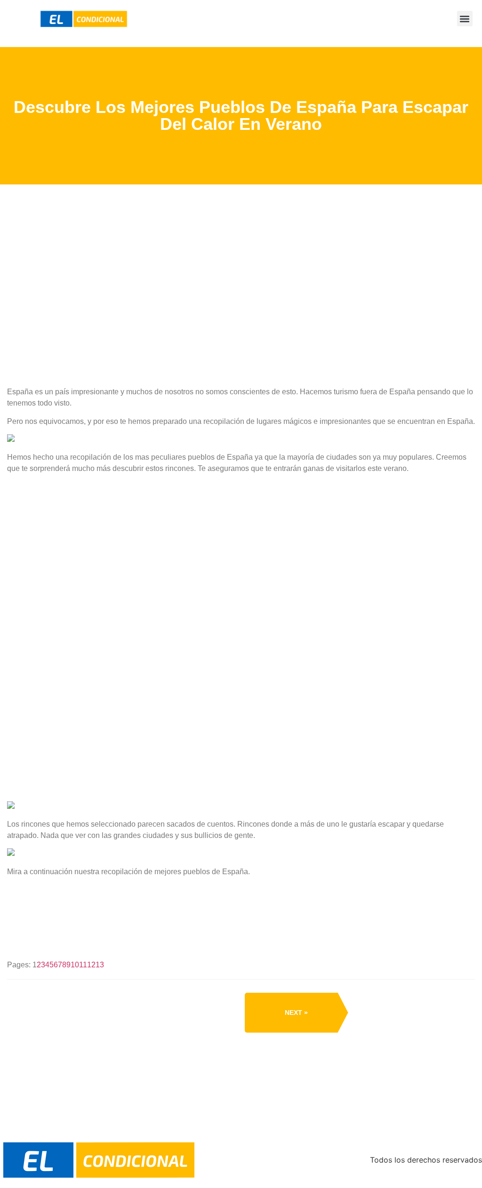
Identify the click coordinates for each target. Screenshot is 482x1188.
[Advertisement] (241, 324)
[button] (465, 18)
